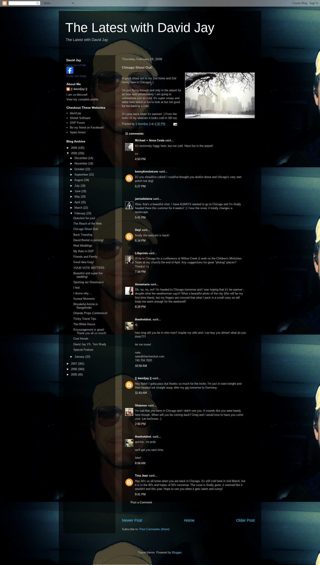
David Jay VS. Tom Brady (89, 344)
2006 (74, 369)
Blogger (176, 552)
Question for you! (84, 218)
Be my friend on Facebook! (87, 127)
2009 (74, 147)
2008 (74, 153)
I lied (76, 287)
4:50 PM (140, 159)
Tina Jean (141, 475)
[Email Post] (175, 123)
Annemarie (142, 284)
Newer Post (132, 520)
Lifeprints (141, 253)
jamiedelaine (143, 198)
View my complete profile (82, 99)
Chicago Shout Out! (85, 229)
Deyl (138, 230)
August (79, 180)
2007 (74, 363)
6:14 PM (140, 240)
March (78, 207)
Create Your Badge (76, 76)
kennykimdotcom (146, 171)
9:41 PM (140, 494)
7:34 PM (140, 271)
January (79, 356)
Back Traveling (82, 234)
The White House (84, 324)
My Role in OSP (83, 251)
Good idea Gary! (83, 262)
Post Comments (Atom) (154, 529)
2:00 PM (140, 424)
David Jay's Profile (76, 65)
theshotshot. (143, 319)
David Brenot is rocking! (88, 240)
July (77, 185)
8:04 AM (140, 463)
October (79, 169)
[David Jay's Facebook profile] (69, 72)
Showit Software (80, 118)
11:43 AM (141, 392)
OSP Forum (77, 122)
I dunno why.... (82, 293)
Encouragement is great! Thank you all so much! (89, 331)
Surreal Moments (84, 298)
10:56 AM (141, 365)
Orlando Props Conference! (90, 313)
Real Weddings (82, 245)
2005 (74, 374)
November (81, 163)
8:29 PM (140, 306)
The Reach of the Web (87, 223)
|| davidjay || (143, 378)
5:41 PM (140, 217)
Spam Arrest (78, 132)
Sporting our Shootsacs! (88, 282)
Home (189, 520)
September (81, 174)
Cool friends (80, 338)
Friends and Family (85, 256)
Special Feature (83, 349)
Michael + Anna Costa (149, 140)
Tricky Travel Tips (84, 318)
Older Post (245, 520)
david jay (75, 113)
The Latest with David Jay (139, 27)
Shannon (141, 405)
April (77, 202)
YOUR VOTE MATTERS (88, 267)
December (81, 158)
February (80, 213)
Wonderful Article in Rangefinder (85, 306)
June (77, 191)
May (77, 196)
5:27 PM (140, 186)
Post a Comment (141, 502)
